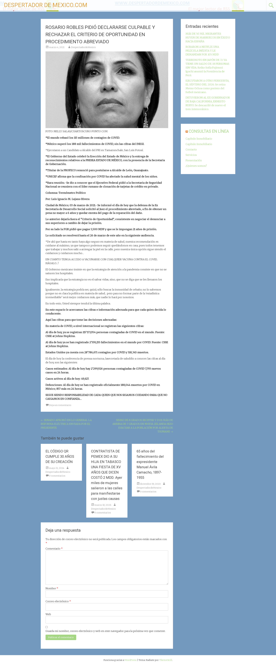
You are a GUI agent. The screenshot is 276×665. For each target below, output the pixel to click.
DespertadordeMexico (83, 47)
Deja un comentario (60, 405)
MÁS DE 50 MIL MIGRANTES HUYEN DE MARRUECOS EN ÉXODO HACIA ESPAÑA (208, 37)
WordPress (131, 660)
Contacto (191, 149)
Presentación (194, 160)
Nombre (52, 588)
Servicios (191, 155)
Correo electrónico (58, 601)
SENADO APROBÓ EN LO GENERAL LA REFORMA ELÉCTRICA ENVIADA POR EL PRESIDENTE (66, 423)
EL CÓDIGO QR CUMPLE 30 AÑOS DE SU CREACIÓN (60, 456)
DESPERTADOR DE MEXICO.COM (45, 5)
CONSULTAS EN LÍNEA (209, 131)
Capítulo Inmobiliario (199, 138)
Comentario (54, 548)
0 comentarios (57, 475)
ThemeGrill (165, 660)
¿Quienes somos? (196, 165)
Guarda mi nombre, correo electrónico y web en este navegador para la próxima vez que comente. (105, 631)
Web (48, 614)
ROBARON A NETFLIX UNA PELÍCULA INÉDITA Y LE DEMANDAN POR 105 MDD (202, 50)
